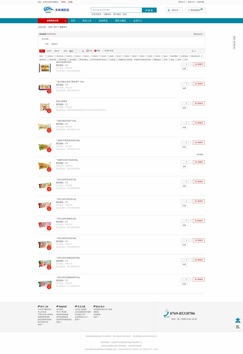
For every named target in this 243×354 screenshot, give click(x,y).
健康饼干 (54, 44)
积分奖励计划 (43, 322)
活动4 (142, 56)
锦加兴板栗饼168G (63, 62)
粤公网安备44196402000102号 (145, 336)
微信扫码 (238, 327)
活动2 (158, 56)
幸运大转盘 (42, 312)
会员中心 (137, 20)
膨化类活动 (195, 56)
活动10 (95, 56)
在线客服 (97, 314)
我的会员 (175, 10)
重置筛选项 (199, 34)
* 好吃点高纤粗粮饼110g (66, 219)
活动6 (127, 56)
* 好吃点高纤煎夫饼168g (66, 238)
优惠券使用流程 (44, 317)
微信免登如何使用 (44, 320)
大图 (89, 51)
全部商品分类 (56, 20)
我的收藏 (200, 2)
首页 (73, 20)
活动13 (69, 56)
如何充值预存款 (62, 317)
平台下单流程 (61, 312)
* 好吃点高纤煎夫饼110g (66, 179)
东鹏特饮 (107, 14)
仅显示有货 (109, 51)
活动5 (134, 56)
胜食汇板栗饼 (61, 101)
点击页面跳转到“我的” (83, 312)
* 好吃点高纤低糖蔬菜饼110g (68, 277)
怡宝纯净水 (97, 14)
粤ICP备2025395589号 (122, 336)
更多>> (40, 325)
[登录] (63, 2)
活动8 (111, 56)
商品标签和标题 (62, 314)
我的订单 (191, 2)
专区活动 (60, 56)
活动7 (119, 56)
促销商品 (103, 20)
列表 (97, 51)
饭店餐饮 (174, 56)
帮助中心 (181, 2)
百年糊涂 (117, 14)
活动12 (78, 56)
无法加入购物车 (81, 309)
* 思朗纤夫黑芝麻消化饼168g (68, 140)
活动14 (50, 56)
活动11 (86, 56)
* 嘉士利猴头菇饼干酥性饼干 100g (70, 82)
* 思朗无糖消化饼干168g (66, 121)
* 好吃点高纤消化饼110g (66, 199)
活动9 (104, 56)
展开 (234, 38)
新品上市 (87, 20)
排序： (66, 51)
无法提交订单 (80, 314)
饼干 (56, 27)
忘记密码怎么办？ (81, 317)
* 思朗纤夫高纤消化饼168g (67, 160)
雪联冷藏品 (120, 20)
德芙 (125, 14)
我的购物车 (196, 10)
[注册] (70, 2)
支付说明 (59, 309)
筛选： (41, 56)
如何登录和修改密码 (64, 320)
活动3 (150, 56)
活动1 (165, 56)
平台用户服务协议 (44, 309)
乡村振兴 (184, 56)
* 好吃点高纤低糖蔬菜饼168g (68, 258)
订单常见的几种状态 (45, 314)
